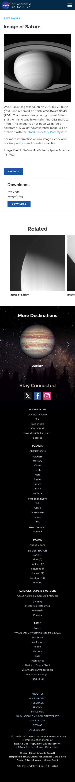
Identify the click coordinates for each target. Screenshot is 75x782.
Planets (37, 446)
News (37, 628)
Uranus (37, 488)
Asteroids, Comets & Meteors (37, 591)
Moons (37, 540)
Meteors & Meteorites (37, 606)
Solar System (37, 409)
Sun (37, 419)
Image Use (37, 712)
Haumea (37, 517)
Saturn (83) (37, 569)
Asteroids (37, 610)
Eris (37, 522)
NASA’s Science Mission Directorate (37, 747)
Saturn (37, 484)
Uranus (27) (37, 573)
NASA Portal (37, 721)
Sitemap (37, 725)
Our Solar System (37, 415)
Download (19, 204)
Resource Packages (37, 674)
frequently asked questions (27, 143)
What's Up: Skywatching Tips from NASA (37, 633)
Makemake (37, 512)
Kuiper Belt (37, 424)
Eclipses (37, 438)
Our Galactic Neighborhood (19, 13)
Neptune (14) (37, 578)
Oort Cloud (37, 428)
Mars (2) (37, 559)
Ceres (37, 508)
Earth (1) (37, 555)
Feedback (37, 703)
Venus (37, 465)
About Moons (37, 545)
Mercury (37, 461)
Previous (8, 344)
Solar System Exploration (19, 5)
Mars (37, 475)
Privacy (37, 707)
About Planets (37, 451)
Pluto (37, 503)
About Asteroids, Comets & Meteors (37, 596)
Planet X (37, 531)
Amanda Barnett (46, 753)
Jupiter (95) (37, 564)
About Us (38, 694)
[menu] (70, 5)
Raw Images (12, 18)
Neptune (37, 493)
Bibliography (37, 698)
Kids (37, 656)
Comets (37, 615)
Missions (37, 651)
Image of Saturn (19, 295)
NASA (4, 5)
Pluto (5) (37, 582)
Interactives (37, 661)
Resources (37, 637)
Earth (38, 470)
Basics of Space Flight (37, 665)
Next (67, 344)
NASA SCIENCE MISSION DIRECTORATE (37, 716)
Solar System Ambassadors (37, 670)
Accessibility (37, 730)
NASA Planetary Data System (47, 132)
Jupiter (37, 365)
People (37, 647)
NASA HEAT (37, 679)
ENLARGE (13, 171)
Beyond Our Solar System (37, 433)
